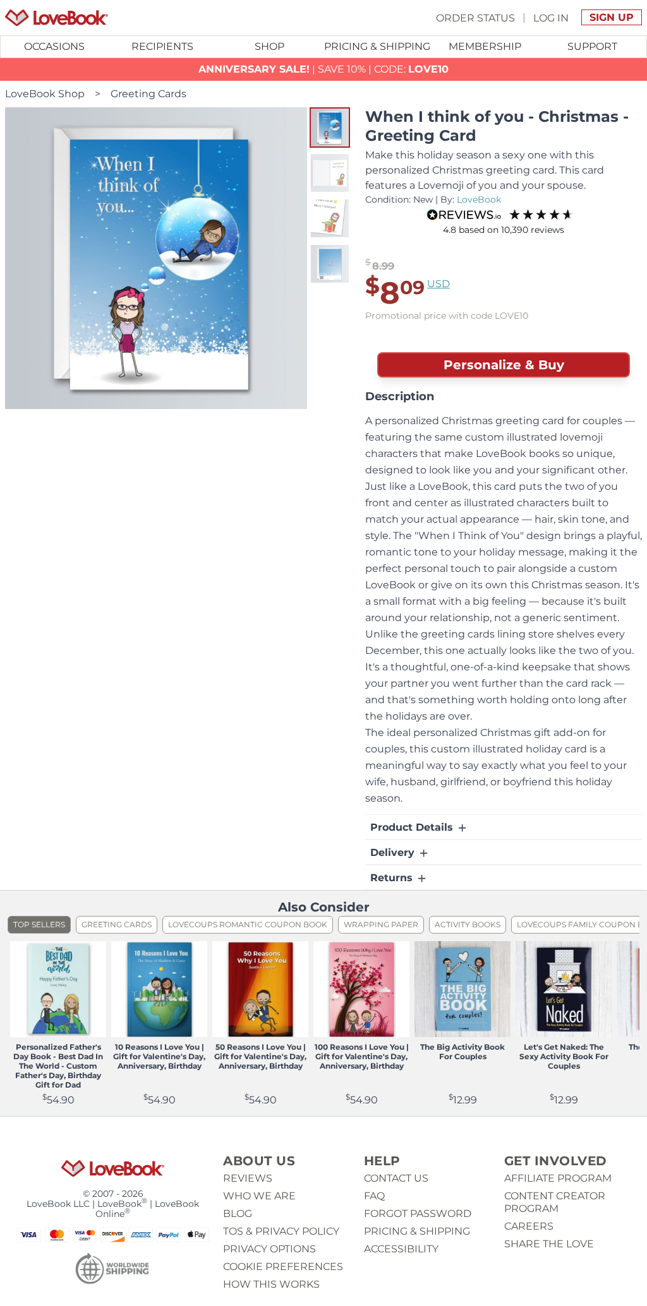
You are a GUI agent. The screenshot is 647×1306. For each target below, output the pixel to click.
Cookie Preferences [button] (283, 1267)
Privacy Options (269, 1249)
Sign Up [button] (612, 17)
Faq (374, 1196)
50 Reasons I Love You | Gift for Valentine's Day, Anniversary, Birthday (260, 1056)
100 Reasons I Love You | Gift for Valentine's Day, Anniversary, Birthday (362, 1056)
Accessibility (401, 1249)
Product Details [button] (413, 827)
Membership (485, 46)
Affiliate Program (558, 1178)
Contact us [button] (396, 1178)
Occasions (54, 46)
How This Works (271, 1284)
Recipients (162, 46)
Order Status (475, 17)
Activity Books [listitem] (467, 924)
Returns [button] (393, 878)
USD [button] (438, 284)
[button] (330, 127)
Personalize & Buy (504, 364)
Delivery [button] (394, 852)
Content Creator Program (554, 1202)
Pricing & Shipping (377, 46)
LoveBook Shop (45, 94)
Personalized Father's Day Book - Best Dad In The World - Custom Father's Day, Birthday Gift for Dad (58, 1065)
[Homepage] (56, 17)
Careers (528, 1226)
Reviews (247, 1178)
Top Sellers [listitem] (39, 924)
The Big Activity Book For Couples (462, 1051)
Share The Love (549, 1244)
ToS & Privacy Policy (281, 1231)
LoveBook (479, 199)
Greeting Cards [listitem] (117, 924)
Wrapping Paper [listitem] (381, 924)
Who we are (259, 1196)
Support (592, 46)
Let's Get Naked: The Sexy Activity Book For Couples (563, 1056)
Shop (269, 46)
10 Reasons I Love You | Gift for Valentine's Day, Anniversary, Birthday (159, 1056)
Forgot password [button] (417, 1214)
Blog (237, 1214)
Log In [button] (551, 17)
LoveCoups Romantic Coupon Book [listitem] (247, 924)
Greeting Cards (148, 94)
